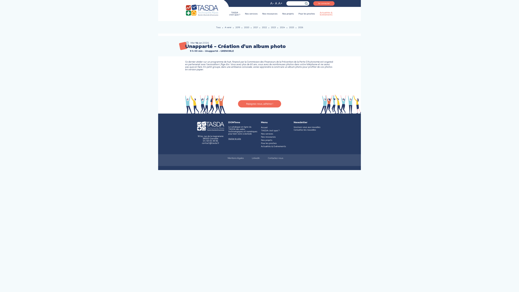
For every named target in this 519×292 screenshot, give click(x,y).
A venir (228, 27)
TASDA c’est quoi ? (234, 13)
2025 (291, 27)
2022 (264, 27)
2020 (246, 27)
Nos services (251, 14)
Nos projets (288, 14)
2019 (237, 27)
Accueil (264, 127)
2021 (255, 27)
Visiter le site (234, 139)
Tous (218, 27)
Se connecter (324, 3)
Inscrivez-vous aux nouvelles (307, 127)
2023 (273, 27)
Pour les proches (307, 14)
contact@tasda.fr (210, 143)
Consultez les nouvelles (305, 130)
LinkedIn (256, 158)
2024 (282, 27)
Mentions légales (236, 158)
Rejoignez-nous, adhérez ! (259, 103)
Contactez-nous (275, 158)
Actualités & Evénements (326, 13)
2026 (300, 27)
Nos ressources (269, 14)
